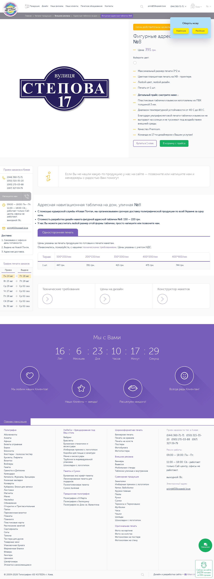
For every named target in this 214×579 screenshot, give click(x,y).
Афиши (7, 441)
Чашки (118, 514)
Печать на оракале (124, 438)
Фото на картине (124, 530)
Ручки (118, 497)
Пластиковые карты (14, 522)
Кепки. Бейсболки (124, 488)
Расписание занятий (14, 526)
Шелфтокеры (11, 561)
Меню (7, 496)
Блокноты (9, 451)
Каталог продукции (43, 16)
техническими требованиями (99, 247)
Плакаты (8, 516)
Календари (9, 474)
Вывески (119, 464)
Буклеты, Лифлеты (13, 457)
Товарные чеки (11, 542)
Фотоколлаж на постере (127, 537)
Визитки (8, 460)
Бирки (7, 447)
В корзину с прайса (174, 143)
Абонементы (10, 434)
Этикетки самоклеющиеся (17, 565)
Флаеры (8, 552)
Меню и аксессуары (73, 456)
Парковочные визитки (15, 513)
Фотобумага (121, 447)
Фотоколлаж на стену (126, 540)
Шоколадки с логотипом (76, 465)
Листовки (9, 490)
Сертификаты (11, 529)
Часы (117, 510)
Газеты (7, 467)
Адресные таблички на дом (85, 16)
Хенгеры (8, 555)
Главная (28, 16)
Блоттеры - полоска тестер (18, 454)
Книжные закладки (13, 480)
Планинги (9, 519)
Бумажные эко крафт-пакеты (78, 475)
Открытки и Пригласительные (19, 506)
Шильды (119, 517)
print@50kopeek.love (157, 6)
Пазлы (118, 494)
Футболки (120, 507)
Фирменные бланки (14, 548)
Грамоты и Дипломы (14, 470)
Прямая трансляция (15, 421)
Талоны (7, 535)
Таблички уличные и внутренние (131, 471)
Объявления (10, 503)
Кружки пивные (123, 491)
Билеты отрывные (13, 444)
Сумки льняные (71, 488)
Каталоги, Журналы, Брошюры (19, 477)
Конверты (9, 483)
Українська (181, 31)
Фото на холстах (123, 534)
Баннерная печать (124, 434)
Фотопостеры (122, 451)
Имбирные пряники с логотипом (80, 449)
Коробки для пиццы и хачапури (79, 453)
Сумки (118, 501)
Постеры (119, 444)
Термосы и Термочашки (127, 504)
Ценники (8, 558)
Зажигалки (120, 481)
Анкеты (7, 438)
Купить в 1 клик (145, 143)
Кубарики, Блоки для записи (18, 487)
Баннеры (119, 461)
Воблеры (8, 464)
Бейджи (67, 437)
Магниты (8, 493)
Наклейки (9, 500)
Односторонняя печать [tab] (57, 232)
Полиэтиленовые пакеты (76, 485)
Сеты (6, 532)
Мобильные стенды (125, 467)
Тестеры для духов (13, 539)
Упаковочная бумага (14, 545)
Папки (7, 509)
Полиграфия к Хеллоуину (76, 501)
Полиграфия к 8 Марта (75, 498)
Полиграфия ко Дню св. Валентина (81, 505)
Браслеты (68, 440)
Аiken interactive (195, 574)
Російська (200, 31)
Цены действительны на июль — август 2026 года (164, 27)
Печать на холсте (124, 441)
